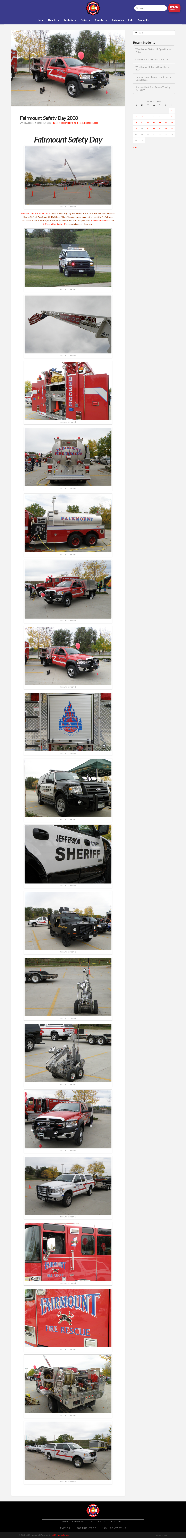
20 (160, 128)
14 (166, 122)
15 (172, 122)
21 (166, 128)
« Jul (135, 147)
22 (172, 128)
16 (136, 128)
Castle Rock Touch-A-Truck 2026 (151, 59)
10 (142, 122)
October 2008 (91, 123)
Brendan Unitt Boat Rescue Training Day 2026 (152, 88)
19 (154, 128)
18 (148, 128)
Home (80, 123)
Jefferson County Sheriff (54, 224)
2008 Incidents (61, 123)
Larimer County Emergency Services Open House (153, 78)
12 (154, 122)
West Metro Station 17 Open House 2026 (153, 50)
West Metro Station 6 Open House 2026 (152, 68)
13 (160, 122)
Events (73, 123)
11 (148, 122)
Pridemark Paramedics (101, 220)
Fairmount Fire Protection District (36, 213)
